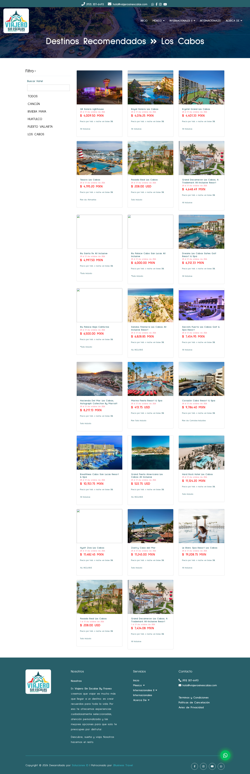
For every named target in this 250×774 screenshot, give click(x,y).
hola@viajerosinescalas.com (199, 685)
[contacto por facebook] (157, 4)
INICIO (144, 20)
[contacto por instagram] (161, 4)
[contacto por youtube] (166, 4)
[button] (48, 71)
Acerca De (233, 20)
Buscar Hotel (35, 81)
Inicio (136, 680)
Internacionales (210, 20)
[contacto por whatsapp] (153, 4)
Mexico (158, 20)
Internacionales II (182, 20)
